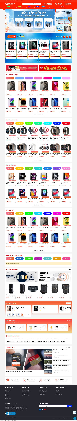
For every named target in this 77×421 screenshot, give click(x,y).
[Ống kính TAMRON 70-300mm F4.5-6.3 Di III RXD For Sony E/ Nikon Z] (22, 289)
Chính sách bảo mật (25, 390)
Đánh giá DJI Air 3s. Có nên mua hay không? (61, 370)
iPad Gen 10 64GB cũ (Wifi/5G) (42, 183)
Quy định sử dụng (25, 394)
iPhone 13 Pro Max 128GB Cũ (32, 109)
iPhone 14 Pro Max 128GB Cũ (21, 109)
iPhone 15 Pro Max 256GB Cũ (10, 93)
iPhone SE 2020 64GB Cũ (43, 108)
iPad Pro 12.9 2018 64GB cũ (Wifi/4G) (55, 199)
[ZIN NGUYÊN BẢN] (62, 308)
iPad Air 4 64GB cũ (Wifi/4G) (11, 51)
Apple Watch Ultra (27, 341)
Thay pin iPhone (19, 341)
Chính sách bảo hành (26, 395)
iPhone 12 (63, 341)
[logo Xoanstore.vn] (10, 4)
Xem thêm (69, 303)
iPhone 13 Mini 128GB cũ (54, 92)
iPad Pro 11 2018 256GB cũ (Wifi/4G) (11, 199)
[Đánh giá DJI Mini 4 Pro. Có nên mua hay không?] (48, 367)
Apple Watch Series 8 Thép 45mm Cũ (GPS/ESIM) (55, 138)
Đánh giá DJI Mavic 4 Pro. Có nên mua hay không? (60, 356)
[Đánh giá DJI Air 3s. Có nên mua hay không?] (48, 372)
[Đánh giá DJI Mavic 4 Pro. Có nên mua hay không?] (48, 356)
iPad (36, 7)
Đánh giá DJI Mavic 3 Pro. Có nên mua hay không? (60, 350)
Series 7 (58, 341)
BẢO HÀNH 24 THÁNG (18, 307)
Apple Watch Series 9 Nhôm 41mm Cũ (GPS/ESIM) (44, 138)
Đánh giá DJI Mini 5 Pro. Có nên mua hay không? (61, 360)
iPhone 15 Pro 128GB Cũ (43, 92)
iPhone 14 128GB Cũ (31, 92)
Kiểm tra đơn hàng (59, 394)
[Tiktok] (42, 409)
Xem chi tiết (69, 320)
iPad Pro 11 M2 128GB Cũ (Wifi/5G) (32, 183)
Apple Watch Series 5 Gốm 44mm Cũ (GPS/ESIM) (32, 154)
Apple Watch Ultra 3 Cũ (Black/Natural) (10, 138)
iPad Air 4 (45, 341)
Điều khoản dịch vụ (42, 394)
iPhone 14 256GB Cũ (64, 92)
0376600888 (49, 4)
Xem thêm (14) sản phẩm (38, 114)
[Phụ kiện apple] (22, 277)
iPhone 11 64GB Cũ (64, 108)
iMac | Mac (52, 7)
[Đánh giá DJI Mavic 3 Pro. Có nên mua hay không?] (48, 351)
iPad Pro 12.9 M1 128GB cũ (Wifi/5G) (22, 199)
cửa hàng (59, 4)
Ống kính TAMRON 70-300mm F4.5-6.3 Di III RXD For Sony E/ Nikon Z (22, 296)
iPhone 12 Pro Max (51, 341)
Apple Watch (20, 7)
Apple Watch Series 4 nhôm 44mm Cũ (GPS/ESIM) (66, 154)
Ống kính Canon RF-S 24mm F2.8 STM (33, 296)
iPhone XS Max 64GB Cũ (21, 92)
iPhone (29, 7)
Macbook (44, 7)
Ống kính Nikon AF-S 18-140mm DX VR (43, 296)
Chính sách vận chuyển (26, 391)
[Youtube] (45, 409)
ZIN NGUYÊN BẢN (69, 307)
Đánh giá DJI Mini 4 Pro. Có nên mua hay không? (61, 365)
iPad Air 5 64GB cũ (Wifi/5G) (55, 182)
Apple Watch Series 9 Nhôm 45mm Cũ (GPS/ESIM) (33, 138)
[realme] (55, 277)
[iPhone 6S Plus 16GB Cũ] (22, 315)
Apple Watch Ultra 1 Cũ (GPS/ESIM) (65, 138)
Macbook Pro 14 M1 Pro (11, 341)
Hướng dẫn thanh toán (43, 391)
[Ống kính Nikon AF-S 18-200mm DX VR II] (55, 289)
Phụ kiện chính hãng (12, 269)
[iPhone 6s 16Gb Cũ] (9, 315)
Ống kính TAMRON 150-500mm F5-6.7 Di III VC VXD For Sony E (11, 296)
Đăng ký (70, 0)
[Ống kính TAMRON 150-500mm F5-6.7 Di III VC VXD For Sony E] (11, 289)
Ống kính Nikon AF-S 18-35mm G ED (65, 296)
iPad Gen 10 (40, 341)
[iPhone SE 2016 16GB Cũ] (13, 315)
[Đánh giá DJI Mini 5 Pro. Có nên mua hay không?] (48, 362)
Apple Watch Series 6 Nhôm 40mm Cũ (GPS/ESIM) (44, 154)
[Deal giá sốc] (17, 36)
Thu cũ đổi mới (58, 391)
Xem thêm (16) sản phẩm (38, 205)
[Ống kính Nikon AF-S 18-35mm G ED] (66, 289)
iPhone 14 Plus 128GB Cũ (10, 108)
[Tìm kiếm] (23, 4)
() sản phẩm (69, 4)
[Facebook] (40, 409)
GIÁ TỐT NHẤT (42, 307)
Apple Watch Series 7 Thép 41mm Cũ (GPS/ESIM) (22, 154)
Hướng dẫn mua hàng (43, 390)
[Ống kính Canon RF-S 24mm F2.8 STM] (33, 289)
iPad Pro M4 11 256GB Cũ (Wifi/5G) (21, 183)
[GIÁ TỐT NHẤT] (35, 308)
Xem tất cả (68, 269)
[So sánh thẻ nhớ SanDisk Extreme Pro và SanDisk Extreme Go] (25, 359)
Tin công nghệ (10, 347)
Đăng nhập (66, 0)
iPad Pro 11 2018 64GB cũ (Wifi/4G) (54, 52)
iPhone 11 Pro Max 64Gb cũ (33, 51)
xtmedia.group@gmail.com (58, 0)
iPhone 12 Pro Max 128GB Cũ (65, 52)
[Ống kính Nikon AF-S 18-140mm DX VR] (44, 289)
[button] (6, 20)
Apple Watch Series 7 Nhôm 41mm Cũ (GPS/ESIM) (43, 52)
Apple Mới (57, 390)
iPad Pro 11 (34, 341)
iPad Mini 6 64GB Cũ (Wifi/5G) (20, 52)
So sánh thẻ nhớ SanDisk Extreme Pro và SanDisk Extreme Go (19, 371)
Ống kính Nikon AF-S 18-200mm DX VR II (54, 296)
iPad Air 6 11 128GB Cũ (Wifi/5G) (10, 183)
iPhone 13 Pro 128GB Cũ (54, 108)
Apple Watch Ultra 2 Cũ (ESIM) (21, 138)
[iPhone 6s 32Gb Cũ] (18, 315)
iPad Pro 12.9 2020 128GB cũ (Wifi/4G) (32, 199)
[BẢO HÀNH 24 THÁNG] (9, 308)
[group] (30, 20)
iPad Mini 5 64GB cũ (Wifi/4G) (64, 183)
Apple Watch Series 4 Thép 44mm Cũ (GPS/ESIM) (55, 154)
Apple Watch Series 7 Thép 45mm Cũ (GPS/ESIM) (11, 154)
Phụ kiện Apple (63, 7)
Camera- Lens (10, 7)
